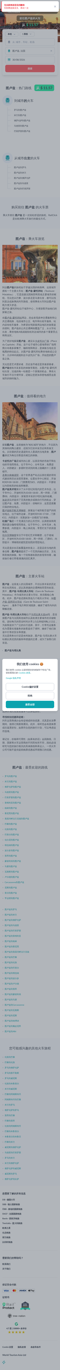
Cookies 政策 (24, 672)
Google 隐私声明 (13, 678)
